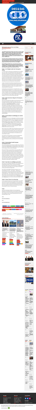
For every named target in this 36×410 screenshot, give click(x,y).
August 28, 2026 (28, 233)
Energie (10, 209)
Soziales (27, 289)
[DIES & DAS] (3, 43)
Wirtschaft (20, 209)
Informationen (13, 209)
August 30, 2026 (28, 178)
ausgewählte (7, 209)
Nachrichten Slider (28, 275)
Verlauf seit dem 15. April (9, 122)
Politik (26, 340)
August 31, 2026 (5, 227)
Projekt (10, 244)
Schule (13, 244)
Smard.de (16, 120)
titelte (7, 52)
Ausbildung (3, 239)
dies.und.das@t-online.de (6, 403)
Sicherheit (17, 209)
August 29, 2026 (28, 202)
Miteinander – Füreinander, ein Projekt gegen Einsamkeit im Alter (7, 214)
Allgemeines (3, 209)
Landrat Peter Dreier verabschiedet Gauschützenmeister (18, 214)
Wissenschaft (3, 210)
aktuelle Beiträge (28, 63)
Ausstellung (18, 242)
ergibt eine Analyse (4, 113)
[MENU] (35, 43)
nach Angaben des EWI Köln (11, 103)
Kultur (21, 243)
